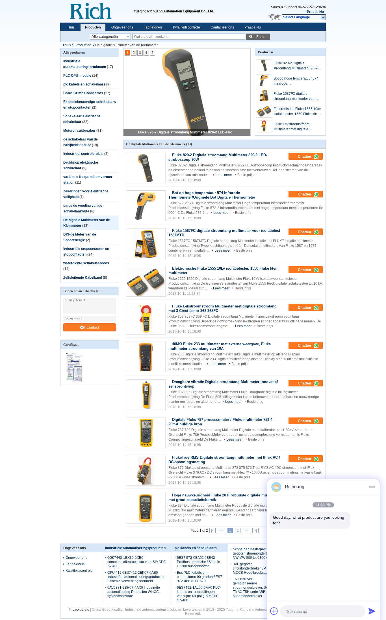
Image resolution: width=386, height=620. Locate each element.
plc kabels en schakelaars (84, 84)
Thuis (66, 45)
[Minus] (371, 486)
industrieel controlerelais (83, 154)
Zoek (260, 37)
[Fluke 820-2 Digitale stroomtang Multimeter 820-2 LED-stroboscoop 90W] (264, 65)
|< (212, 531)
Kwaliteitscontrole (186, 27)
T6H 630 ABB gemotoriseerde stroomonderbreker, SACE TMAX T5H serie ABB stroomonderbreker (253, 587)
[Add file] (274, 611)
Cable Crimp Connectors (83, 93)
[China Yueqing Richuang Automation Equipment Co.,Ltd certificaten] (75, 381)
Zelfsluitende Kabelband (82, 278)
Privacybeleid (78, 610)
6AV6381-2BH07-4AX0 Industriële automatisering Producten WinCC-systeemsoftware (133, 592)
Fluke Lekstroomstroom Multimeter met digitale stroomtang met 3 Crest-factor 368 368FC (296, 127)
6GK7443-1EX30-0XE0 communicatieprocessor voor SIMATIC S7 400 (136, 562)
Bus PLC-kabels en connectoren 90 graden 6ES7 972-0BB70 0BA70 (199, 577)
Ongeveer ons (122, 27)
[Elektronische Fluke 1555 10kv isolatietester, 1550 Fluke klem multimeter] (264, 111)
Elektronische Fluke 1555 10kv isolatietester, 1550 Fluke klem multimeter (297, 111)
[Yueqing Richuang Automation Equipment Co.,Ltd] (97, 11)
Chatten (305, 156)
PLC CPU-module (77, 76)
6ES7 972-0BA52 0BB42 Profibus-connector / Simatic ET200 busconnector (198, 562)
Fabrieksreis (153, 27)
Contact (92, 327)
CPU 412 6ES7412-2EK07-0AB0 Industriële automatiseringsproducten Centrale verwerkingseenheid (135, 577)
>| (255, 531)
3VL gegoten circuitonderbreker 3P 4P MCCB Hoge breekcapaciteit (255, 568)
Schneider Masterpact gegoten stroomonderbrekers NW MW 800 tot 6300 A (255, 553)
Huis (71, 27)
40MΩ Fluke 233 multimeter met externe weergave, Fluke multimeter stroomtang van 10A (219, 346)
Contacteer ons (222, 27)
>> (246, 531)
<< (222, 531)
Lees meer (224, 175)
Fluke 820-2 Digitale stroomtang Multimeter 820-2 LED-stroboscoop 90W (187, 132)
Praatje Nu (315, 12)
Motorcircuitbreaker (79, 131)
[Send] (371, 611)
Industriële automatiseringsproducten (135, 548)
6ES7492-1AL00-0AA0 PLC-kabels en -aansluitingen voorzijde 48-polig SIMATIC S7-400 (199, 594)
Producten (93, 27)
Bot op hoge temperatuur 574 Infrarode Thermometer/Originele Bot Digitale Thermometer (296, 81)
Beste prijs (245, 175)
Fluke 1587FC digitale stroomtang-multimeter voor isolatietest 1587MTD (295, 96)
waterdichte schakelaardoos (86, 263)
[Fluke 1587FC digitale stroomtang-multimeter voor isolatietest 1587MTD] (264, 96)
